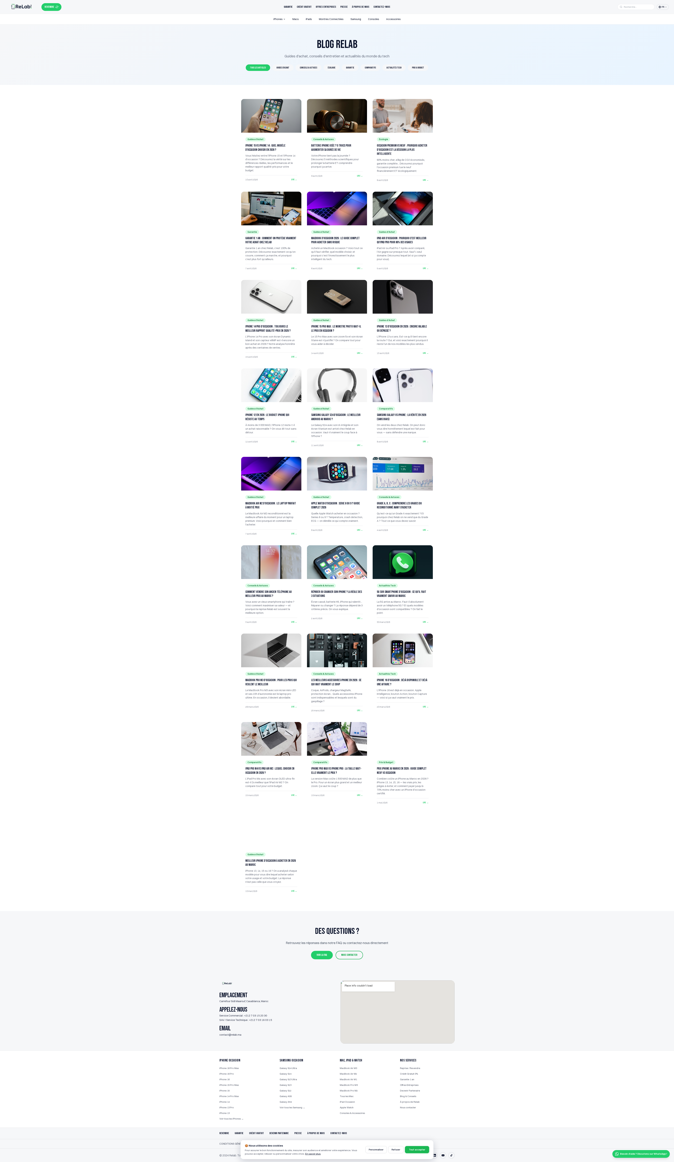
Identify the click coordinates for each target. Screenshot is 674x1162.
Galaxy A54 (286, 1101)
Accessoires (393, 19)
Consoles (373, 19)
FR (663, 7)
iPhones (278, 19)
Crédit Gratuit (304, 7)
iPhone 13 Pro (226, 1107)
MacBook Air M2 (348, 1073)
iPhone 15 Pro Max (229, 1085)
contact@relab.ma (230, 1034)
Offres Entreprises (326, 7)
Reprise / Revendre (410, 1068)
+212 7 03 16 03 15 (260, 1020)
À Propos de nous (360, 7)
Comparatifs (370, 67)
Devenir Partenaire (410, 1090)
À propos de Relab (410, 1101)
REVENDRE (49, 7)
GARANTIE (239, 1133)
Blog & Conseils (408, 1096)
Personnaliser (376, 1149)
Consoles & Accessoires (352, 1113)
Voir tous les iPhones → (231, 1118)
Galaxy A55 (286, 1096)
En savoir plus (313, 1153)
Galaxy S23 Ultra (288, 1079)
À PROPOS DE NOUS (316, 1133)
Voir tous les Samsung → (292, 1107)
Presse (344, 7)
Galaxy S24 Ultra (288, 1068)
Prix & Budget (418, 67)
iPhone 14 (224, 1101)
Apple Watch (346, 1107)
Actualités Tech (393, 67)
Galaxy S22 (285, 1090)
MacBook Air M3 (348, 1068)
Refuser (396, 1149)
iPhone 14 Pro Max (229, 1096)
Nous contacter (408, 1107)
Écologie (331, 67)
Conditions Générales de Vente (239, 1143)
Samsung (356, 19)
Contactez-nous (382, 7)
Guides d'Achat (282, 67)
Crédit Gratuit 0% (409, 1073)
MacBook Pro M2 (349, 1090)
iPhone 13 (224, 1113)
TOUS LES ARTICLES (258, 67)
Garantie (288, 7)
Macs (295, 19)
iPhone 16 (224, 1079)
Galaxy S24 (285, 1073)
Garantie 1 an (407, 1079)
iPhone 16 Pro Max (229, 1068)
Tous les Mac (346, 1096)
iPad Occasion (347, 1101)
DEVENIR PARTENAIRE (279, 1133)
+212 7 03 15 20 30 (255, 1015)
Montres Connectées (331, 19)
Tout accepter (417, 1149)
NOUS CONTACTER (349, 955)
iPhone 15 (224, 1090)
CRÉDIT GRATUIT (256, 1133)
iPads (309, 19)
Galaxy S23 (285, 1085)
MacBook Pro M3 (349, 1085)
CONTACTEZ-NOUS (338, 1133)
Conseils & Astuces (308, 67)
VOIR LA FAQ (322, 955)
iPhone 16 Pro (226, 1073)
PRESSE (298, 1133)
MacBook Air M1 (348, 1079)
